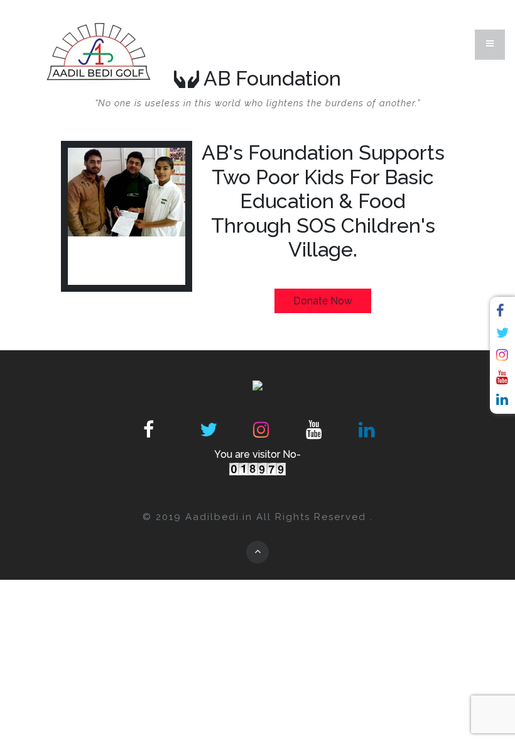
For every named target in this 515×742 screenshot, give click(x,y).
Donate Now (322, 301)
